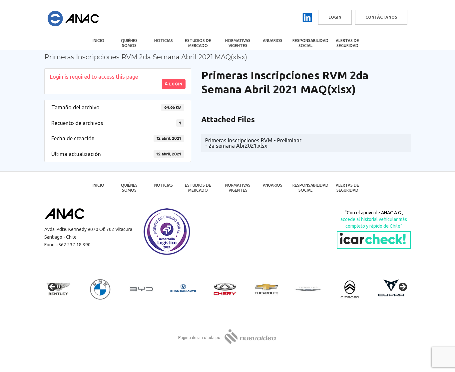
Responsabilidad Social (309, 43)
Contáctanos (381, 17)
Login (175, 84)
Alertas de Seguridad (347, 43)
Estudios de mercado (198, 43)
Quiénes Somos (129, 43)
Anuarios (272, 40)
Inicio (98, 40)
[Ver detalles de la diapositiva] (64, 289)
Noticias (163, 40)
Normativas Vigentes (237, 43)
